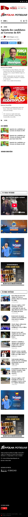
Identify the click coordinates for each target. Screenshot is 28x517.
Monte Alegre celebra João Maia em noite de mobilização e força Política (19, 325)
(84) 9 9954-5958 (6, 460)
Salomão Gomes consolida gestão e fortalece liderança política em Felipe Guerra (19, 352)
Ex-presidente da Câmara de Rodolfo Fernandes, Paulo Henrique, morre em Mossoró (19, 371)
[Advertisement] (14, 488)
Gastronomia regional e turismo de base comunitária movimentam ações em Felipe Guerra (19, 361)
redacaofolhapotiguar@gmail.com (10, 458)
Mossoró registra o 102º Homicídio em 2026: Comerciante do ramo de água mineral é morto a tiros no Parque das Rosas (19, 308)
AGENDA (5, 27)
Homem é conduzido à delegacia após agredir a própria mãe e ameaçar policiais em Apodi (18, 344)
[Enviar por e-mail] (19, 43)
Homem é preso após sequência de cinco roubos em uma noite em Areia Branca (19, 335)
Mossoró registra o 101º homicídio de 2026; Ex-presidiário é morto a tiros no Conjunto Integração (19, 380)
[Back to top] (24, 513)
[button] (5, 21)
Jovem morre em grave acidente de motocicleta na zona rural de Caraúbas (19, 317)
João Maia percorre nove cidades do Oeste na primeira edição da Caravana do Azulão (19, 298)
